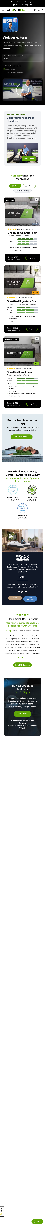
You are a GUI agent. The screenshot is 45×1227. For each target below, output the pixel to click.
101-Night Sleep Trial (24, 5)
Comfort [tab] (22, 631)
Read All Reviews (22, 665)
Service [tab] (29, 631)
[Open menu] (3, 10)
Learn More (24, 714)
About (14, 598)
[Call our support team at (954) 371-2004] (38, 10)
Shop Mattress (30, 598)
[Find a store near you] (35, 10)
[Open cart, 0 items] (42, 10)
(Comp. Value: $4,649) (13, 405)
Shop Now (31, 258)
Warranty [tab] (36, 631)
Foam (17, 186)
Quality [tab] (15, 631)
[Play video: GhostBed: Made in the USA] (22, 90)
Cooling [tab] (8, 631)
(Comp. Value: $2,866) (13, 330)
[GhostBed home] (16, 10)
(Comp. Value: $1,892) (14, 259)
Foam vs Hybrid (21, 190)
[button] (2, 1211)
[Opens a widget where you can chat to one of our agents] (37, 1221)
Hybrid (31, 186)
